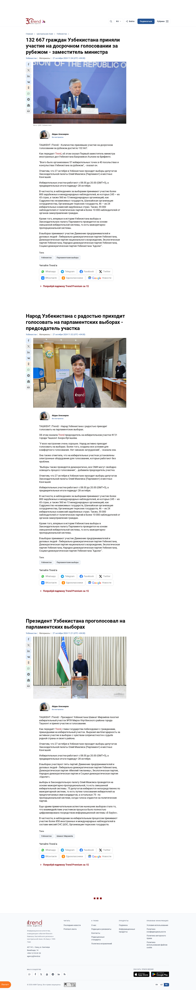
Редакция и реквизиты (101, 929)
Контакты (95, 933)
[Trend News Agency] (34, 923)
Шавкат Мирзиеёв (65, 836)
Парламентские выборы (68, 258)
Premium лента (70, 929)
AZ (161, 985)
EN (157, 985)
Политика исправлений (101, 944)
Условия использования (157, 925)
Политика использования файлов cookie (157, 945)
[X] (41, 974)
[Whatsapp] (29, 974)
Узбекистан (46, 258)
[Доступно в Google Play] (160, 974)
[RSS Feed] (64, 974)
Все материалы (57, 137)
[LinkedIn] (58, 974)
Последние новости (72, 925)
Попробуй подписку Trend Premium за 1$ (66, 286)
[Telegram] (53, 974)
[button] (28, 64)
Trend (58, 153)
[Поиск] (111, 21)
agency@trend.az (33, 956)
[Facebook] (35, 974)
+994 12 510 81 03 (34, 953)
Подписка (123, 925)
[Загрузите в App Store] (141, 974)
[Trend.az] (36, 21)
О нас (93, 925)
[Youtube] (47, 974)
